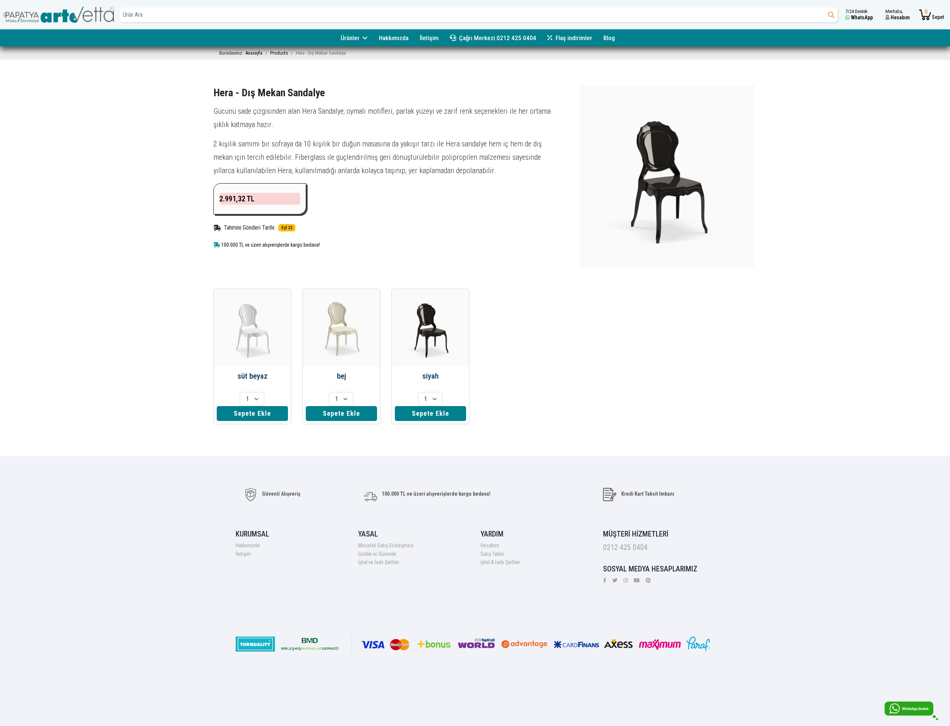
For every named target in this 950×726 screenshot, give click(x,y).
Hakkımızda (394, 38)
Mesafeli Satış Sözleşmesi (386, 545)
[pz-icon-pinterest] (648, 580)
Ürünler (350, 38)
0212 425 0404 (625, 547)
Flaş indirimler (574, 38)
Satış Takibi (492, 554)
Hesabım (490, 545)
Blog (609, 38)
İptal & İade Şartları (500, 562)
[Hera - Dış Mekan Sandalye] (667, 176)
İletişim (429, 38)
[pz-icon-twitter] (615, 580)
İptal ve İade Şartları (378, 562)
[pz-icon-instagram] (625, 580)
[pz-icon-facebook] (604, 580)
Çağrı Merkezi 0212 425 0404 (497, 38)
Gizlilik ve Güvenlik (377, 554)
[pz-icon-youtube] (637, 580)
